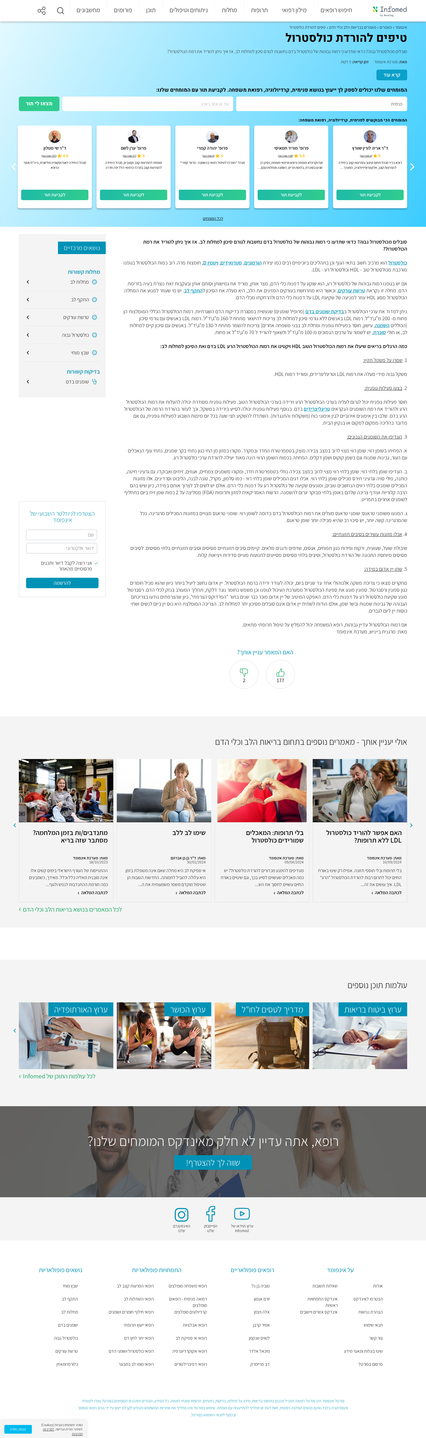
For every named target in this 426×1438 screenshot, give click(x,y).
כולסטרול (397, 262)
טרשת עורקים (351, 290)
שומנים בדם (68, 1325)
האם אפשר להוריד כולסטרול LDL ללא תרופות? (364, 837)
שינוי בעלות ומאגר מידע (363, 1351)
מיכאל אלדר (259, 1351)
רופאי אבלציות (195, 1325)
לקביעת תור (370, 195)
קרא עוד (391, 74)
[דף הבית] (386, 11)
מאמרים (386, 27)
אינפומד (401, 27)
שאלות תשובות (325, 1286)
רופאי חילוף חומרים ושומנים (131, 1312)
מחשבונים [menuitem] (88, 10)
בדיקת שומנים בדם (324, 311)
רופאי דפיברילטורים (190, 1364)
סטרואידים (231, 262)
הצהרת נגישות (370, 1312)
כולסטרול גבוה (66, 1338)
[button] (61, 10)
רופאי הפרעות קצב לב (135, 1286)
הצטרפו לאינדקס (368, 1299)
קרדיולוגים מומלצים (190, 1312)
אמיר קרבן (261, 1325)
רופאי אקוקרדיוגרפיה (189, 1351)
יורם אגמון (262, 1299)
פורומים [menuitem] (123, 10)
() (366, 156)
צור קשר (376, 1338)
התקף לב (193, 290)
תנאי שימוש (373, 1325)
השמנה (382, 325)
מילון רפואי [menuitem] (294, 10)
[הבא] (14, 167)
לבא (14, 825)
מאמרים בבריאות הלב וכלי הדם (352, 27)
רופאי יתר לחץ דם (139, 1338)
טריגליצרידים (317, 408)
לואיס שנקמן (259, 1338)
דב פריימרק (260, 1364)
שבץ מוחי (70, 1286)
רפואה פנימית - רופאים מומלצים (188, 1302)
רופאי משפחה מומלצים (188, 1286)
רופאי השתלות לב (139, 1299)
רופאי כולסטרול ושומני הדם (131, 1351)
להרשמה (62, 582)
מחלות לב (69, 1312)
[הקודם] (412, 167)
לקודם (411, 825)
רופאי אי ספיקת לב (191, 1338)
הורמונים (253, 262)
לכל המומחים (213, 218)
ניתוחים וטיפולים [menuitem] (189, 10)
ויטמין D (210, 262)
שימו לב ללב (189, 833)
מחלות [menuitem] (229, 10)
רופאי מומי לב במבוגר (136, 1364)
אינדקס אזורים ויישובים (319, 1312)
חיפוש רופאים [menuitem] (336, 10)
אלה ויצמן (262, 1312)
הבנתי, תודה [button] (18, 1429)
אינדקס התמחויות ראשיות (322, 1302)
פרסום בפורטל (370, 1364)
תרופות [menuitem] (259, 10)
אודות (378, 1286)
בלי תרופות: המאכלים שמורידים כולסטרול (275, 837)
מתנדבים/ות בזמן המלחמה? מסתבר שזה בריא (70, 837)
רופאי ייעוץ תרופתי (139, 1325)
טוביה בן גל (261, 1286)
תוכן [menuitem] (151, 10)
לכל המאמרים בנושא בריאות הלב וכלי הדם (72, 909)
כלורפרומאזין (67, 1364)
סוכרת (379, 332)
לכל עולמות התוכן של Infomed (59, 1076)
